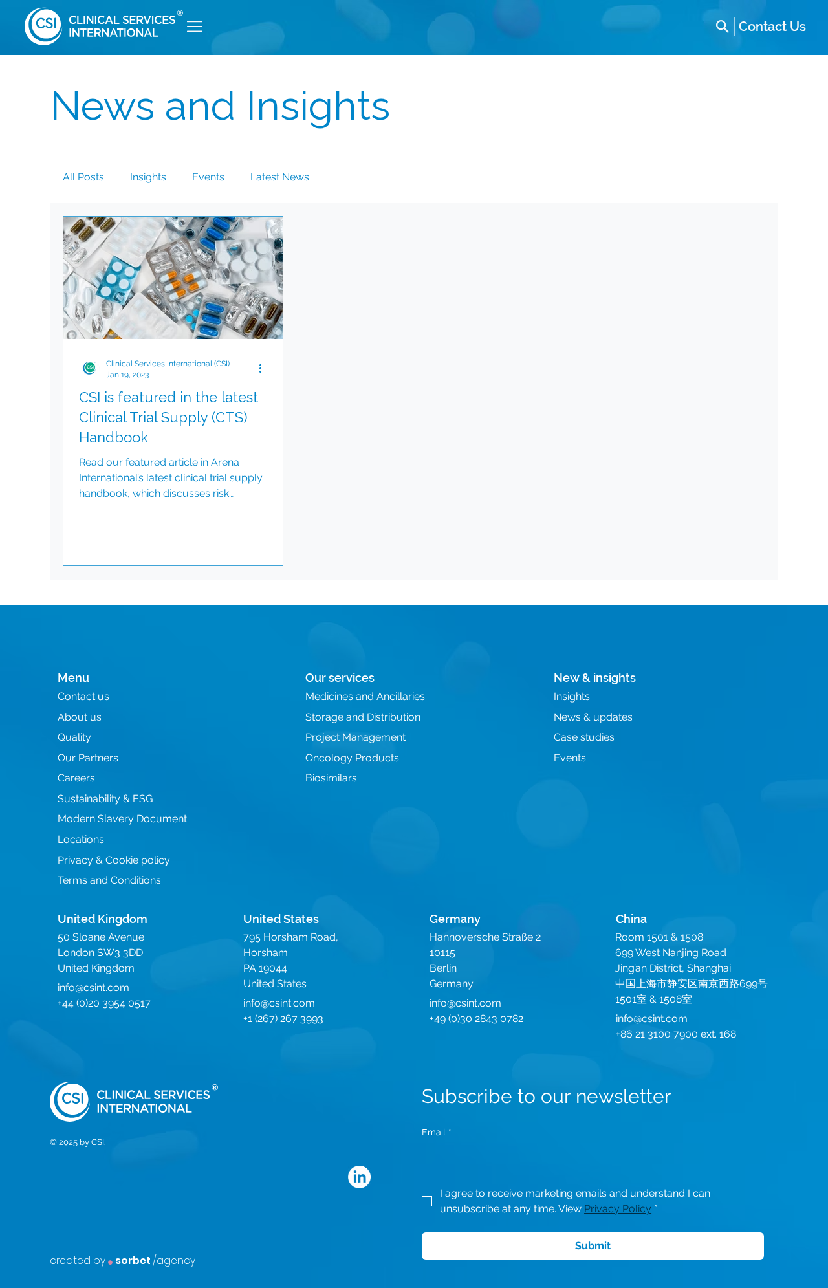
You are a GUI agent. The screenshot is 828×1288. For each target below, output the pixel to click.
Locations (81, 839)
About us (80, 717)
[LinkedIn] (359, 1177)
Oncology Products (352, 758)
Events (208, 177)
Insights (148, 177)
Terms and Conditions (109, 880)
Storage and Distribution (362, 717)
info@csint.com (93, 987)
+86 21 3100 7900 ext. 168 (676, 1034)
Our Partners (88, 758)
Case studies (584, 737)
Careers (76, 778)
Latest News (279, 177)
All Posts (83, 177)
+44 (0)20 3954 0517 (104, 1003)
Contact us (83, 696)
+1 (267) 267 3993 (283, 1018)
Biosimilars (331, 778)
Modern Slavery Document (122, 819)
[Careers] (772, 26)
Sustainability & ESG (105, 798)
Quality (74, 737)
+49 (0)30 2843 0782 (476, 1018)
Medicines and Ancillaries (365, 696)
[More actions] (265, 368)
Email (437, 1132)
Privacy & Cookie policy (114, 860)
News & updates (593, 717)
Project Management (355, 737)
